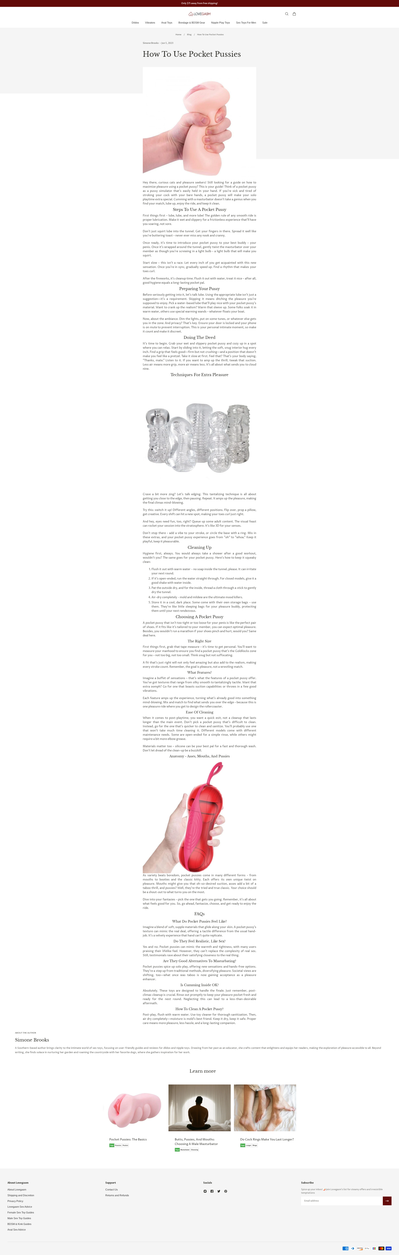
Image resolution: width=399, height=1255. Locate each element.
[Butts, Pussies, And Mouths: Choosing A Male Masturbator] (199, 1120)
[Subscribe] (387, 1201)
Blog (189, 34)
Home (178, 34)
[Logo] (199, 14)
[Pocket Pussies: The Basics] (134, 1118)
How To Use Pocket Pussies (210, 34)
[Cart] (294, 13)
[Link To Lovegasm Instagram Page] (205, 1191)
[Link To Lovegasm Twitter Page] (218, 1191)
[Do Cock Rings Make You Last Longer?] (265, 1118)
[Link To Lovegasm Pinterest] (225, 1191)
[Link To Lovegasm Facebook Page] (212, 1191)
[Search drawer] (287, 13)
